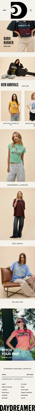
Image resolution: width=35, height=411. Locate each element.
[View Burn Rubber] (17, 26)
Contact (4, 389)
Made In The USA (7, 387)
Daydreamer (9, 379)
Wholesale (5, 392)
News (22, 387)
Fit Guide (24, 384)
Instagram (24, 395)
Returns (4, 398)
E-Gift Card (24, 389)
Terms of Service (26, 392)
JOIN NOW (30, 374)
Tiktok (23, 398)
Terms (15, 379)
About (4, 384)
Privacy (21, 379)
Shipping (4, 395)
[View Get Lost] (17, 334)
